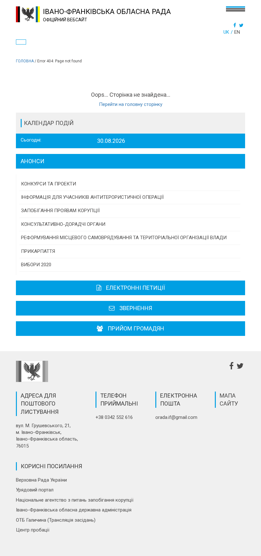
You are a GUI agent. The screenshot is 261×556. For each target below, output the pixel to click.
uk (226, 32)
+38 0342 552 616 (114, 417)
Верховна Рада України (41, 480)
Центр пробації (32, 530)
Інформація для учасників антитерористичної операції (92, 197)
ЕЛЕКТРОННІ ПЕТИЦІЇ (135, 287)
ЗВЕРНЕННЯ (135, 308)
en (237, 32)
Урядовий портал (34, 490)
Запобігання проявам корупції (60, 210)
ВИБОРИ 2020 (36, 265)
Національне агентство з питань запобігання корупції (74, 500)
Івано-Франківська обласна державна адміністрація (73, 510)
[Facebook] (235, 25)
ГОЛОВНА (25, 61)
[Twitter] (242, 25)
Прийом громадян (136, 328)
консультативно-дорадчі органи (63, 224)
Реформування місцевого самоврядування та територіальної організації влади (124, 237)
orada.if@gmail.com (176, 417)
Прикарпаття (38, 251)
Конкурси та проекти (48, 184)
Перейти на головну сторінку (130, 104)
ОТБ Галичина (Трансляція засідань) (55, 520)
